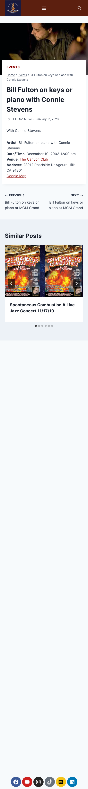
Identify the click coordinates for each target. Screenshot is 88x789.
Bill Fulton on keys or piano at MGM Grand (22, 202)
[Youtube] (27, 782)
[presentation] (44, 271)
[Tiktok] (50, 782)
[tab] (36, 326)
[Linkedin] (72, 782)
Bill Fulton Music (21, 119)
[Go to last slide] (11, 284)
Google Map (16, 176)
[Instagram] (38, 782)
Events (13, 67)
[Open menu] (44, 8)
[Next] (76, 284)
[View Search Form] (79, 8)
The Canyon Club (34, 159)
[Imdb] (61, 782)
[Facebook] (16, 782)
